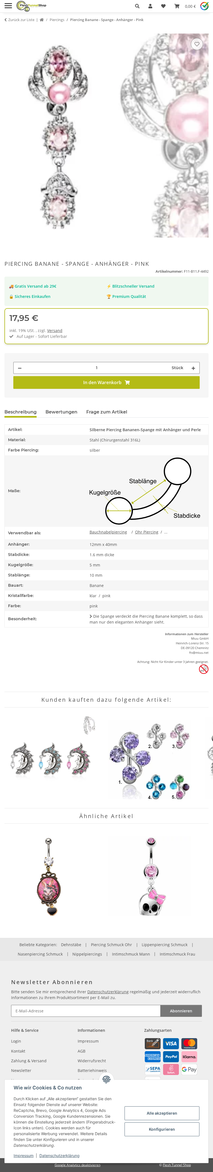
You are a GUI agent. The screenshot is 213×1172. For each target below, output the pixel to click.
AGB (81, 1051)
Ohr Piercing (146, 532)
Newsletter (21, 1070)
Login (16, 1041)
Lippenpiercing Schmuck (164, 944)
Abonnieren (181, 1010)
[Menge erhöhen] (193, 368)
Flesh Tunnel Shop (177, 1165)
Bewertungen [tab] (61, 412)
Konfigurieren (162, 1129)
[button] (137, 6)
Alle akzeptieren (162, 1113)
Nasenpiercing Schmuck (40, 954)
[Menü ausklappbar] (8, 3)
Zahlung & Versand (29, 1060)
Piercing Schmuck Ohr (111, 944)
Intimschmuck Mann (131, 954)
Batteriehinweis (92, 1070)
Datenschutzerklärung (59, 1155)
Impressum (24, 1155)
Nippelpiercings (87, 954)
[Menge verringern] (20, 368)
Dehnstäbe (71, 944)
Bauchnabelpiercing (108, 532)
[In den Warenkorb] (8, 30)
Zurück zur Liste (21, 19)
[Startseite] (42, 20)
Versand (54, 330)
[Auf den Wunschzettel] (197, 44)
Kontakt (18, 1051)
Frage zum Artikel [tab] (106, 412)
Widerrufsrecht (92, 1060)
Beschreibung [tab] (20, 412)
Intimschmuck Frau (177, 954)
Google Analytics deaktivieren (77, 1165)
